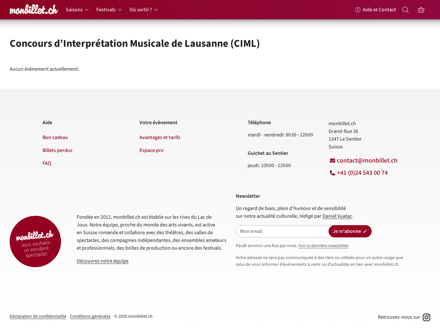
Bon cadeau (55, 137)
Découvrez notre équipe (103, 260)
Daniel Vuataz (337, 216)
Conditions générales (90, 316)
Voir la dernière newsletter (323, 246)
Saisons (74, 9)
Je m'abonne (347, 231)
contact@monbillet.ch (367, 160)
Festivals (106, 9)
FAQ (47, 163)
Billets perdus (57, 150)
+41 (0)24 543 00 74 (362, 172)
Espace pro (151, 150)
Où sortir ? (140, 9)
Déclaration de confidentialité (38, 316)
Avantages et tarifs (159, 137)
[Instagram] (425, 317)
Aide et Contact (379, 9)
